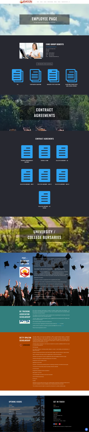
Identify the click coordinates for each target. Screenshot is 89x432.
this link (58, 323)
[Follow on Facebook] (54, 424)
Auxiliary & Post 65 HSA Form (53, 84)
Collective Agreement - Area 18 (62, 184)
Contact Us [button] (57, 410)
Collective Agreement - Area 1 (27, 184)
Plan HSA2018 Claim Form (35, 84)
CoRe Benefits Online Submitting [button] (44, 64)
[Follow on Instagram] (59, 424)
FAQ (17, 84)
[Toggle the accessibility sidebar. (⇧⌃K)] (86, 429)
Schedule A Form (44, 160)
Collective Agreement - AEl (62, 160)
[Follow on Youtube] (56, 424)
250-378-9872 (51, 54)
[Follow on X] (58, 424)
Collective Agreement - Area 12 (44, 184)
